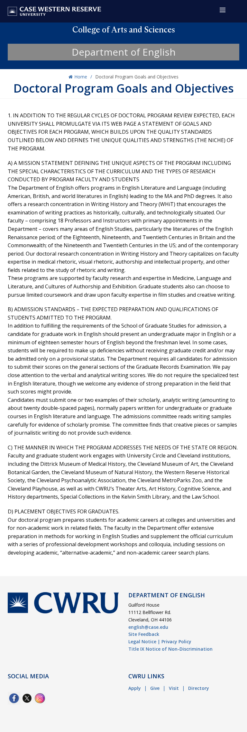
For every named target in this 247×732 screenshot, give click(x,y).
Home (80, 77)
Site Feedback (143, 634)
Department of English (124, 52)
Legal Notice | (144, 641)
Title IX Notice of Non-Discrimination (170, 649)
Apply (134, 688)
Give (155, 688)
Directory (198, 688)
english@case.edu (148, 627)
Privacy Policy (176, 641)
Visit (174, 688)
